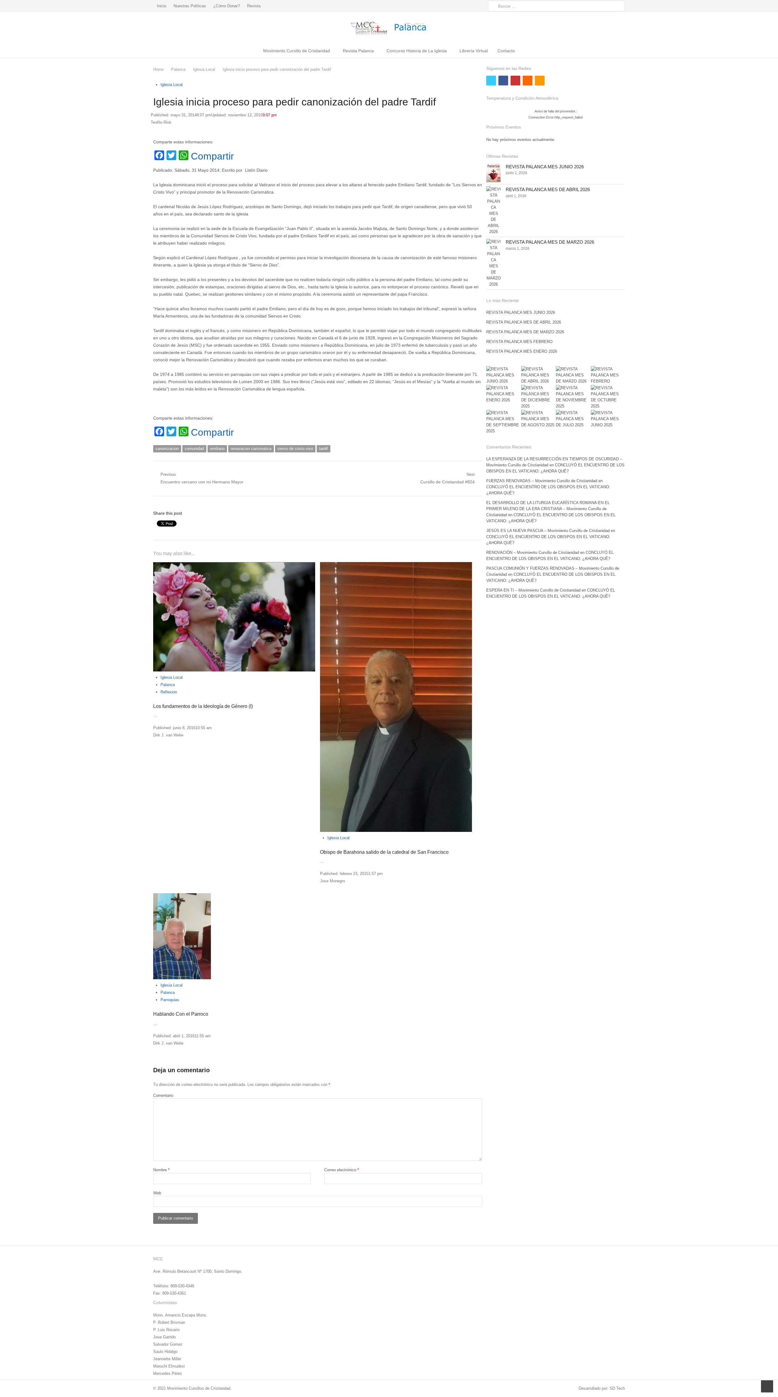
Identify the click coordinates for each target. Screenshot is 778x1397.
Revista (253, 6)
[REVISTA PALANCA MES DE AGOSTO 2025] (538, 419)
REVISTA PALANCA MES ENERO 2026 (521, 351)
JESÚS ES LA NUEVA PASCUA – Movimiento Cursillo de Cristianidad (548, 530)
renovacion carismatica (251, 448)
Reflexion (168, 692)
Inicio (161, 6)
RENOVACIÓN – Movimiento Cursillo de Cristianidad (532, 552)
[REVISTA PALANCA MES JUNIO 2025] (608, 419)
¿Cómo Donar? (226, 6)
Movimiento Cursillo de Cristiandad (296, 50)
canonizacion (167, 448)
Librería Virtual (474, 50)
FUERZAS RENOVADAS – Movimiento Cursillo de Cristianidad (541, 481)
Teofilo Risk (161, 122)
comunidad (194, 448)
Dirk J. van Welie (168, 735)
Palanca (167, 684)
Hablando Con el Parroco (180, 1014)
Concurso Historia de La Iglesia (417, 50)
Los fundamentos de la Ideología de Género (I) (203, 706)
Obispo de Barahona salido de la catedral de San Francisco (384, 852)
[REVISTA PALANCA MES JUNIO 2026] (493, 172)
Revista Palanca (358, 50)
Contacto (506, 50)
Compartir (212, 156)
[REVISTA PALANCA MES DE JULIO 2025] (573, 419)
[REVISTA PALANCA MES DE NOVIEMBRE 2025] (573, 397)
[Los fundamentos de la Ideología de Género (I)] (234, 616)
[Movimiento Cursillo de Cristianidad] (389, 27)
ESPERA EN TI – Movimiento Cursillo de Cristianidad (533, 590)
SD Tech (617, 1388)
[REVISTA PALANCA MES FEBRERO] (608, 375)
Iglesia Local (171, 84)
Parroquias (169, 999)
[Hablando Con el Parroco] (234, 936)
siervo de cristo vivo (295, 448)
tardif (323, 448)
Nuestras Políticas (190, 6)
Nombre (161, 1170)
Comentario (163, 1095)
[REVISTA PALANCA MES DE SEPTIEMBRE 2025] (503, 422)
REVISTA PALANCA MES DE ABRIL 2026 (548, 189)
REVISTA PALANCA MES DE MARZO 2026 (550, 242)
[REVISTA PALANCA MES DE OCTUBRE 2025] (608, 397)
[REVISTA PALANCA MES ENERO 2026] (503, 394)
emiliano (217, 448)
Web (157, 1193)
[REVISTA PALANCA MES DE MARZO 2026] (493, 263)
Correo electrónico (341, 1170)
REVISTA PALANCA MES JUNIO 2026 (545, 166)
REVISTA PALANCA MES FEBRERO (519, 341)
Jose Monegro (332, 881)
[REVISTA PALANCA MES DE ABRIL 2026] (493, 210)
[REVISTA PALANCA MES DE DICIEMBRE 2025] (538, 397)
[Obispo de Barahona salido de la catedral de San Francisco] (401, 697)
